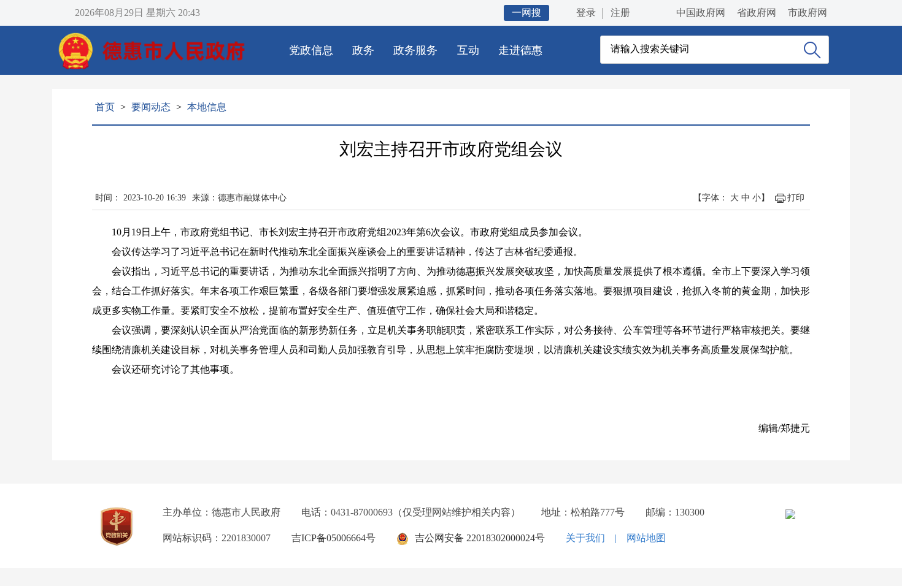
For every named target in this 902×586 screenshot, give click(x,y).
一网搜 (526, 12)
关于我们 (585, 538)
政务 (363, 50)
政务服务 (415, 50)
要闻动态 (151, 107)
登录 (586, 12)
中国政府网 (700, 12)
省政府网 (756, 12)
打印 (795, 197)
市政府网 (807, 12)
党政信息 (311, 50)
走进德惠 (520, 50)
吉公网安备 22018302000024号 (480, 538)
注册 (620, 12)
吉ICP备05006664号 (333, 538)
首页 (105, 107)
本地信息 (206, 107)
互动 (468, 50)
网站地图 (646, 538)
